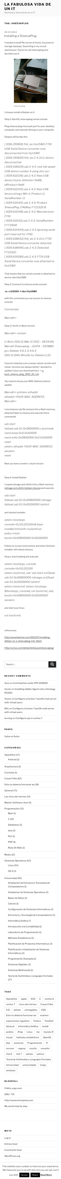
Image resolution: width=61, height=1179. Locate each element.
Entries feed (10, 1144)
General (8, 790)
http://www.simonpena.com (18, 1100)
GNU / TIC (9, 1094)
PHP (10, 842)
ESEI (43, 1010)
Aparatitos (10, 755)
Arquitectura (11, 766)
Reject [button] (35, 1175)
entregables (31, 1010)
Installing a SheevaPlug (20, 36)
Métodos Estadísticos (19, 938)
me (38, 1032)
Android (12, 759)
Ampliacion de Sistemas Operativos (26, 892)
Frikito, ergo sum (13, 1088)
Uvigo (43, 1065)
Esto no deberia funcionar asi (19, 784)
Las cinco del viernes (15, 796)
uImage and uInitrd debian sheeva (22, 488)
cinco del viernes (28, 1004)
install (45, 1026)
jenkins (10, 1032)
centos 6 (49, 999)
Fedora (37, 1021)
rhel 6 (9, 1054)
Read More (46, 1175)
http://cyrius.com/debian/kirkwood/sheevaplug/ (29, 648)
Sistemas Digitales (18, 964)
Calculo (12, 903)
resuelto (45, 1048)
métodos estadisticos (27, 1037)
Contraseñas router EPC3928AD (30, 683)
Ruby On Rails (15, 847)
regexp (21, 1048)
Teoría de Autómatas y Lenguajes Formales (30, 976)
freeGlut (49, 1021)
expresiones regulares (18, 1021)
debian (17, 1010)
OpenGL (47, 1037)
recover (10, 1048)
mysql (9, 1037)
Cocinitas (9, 772)
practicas (19, 1043)
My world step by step (15, 1106)
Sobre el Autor (12, 736)
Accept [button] (24, 1175)
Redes (7, 854)
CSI (8, 1010)
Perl (10, 836)
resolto (33, 1048)
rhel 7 (19, 1054)
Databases (13, 824)
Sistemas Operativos (15, 860)
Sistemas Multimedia (19, 970)
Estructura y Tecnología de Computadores (30, 915)
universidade (29, 1065)
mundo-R (48, 1032)
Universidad (10, 878)
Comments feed (13, 1150)
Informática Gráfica (18, 920)
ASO (33, 999)
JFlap (20, 1032)
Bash (10, 813)
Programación (11, 808)
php (8, 1043)
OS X (10, 871)
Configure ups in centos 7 (29, 718)
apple (24, 999)
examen (44, 1015)
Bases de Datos (16, 898)
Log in (7, 1138)
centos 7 (10, 1004)
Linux (11, 865)
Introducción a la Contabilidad (23, 926)
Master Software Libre (16, 802)
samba (29, 1054)
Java (10, 830)
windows (10, 1070)
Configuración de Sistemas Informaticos (29, 909)
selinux (40, 1054)
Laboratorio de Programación (23, 932)
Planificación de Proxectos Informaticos (28, 943)
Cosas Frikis (10, 778)
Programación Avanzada (20, 958)
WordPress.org (12, 1156)
